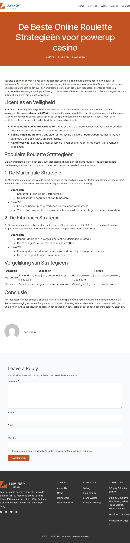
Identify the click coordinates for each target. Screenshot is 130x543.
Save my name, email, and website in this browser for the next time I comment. (52, 451)
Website (12, 438)
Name (12, 412)
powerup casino (28, 84)
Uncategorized (78, 57)
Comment (13, 381)
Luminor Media (63, 536)
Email (11, 425)
